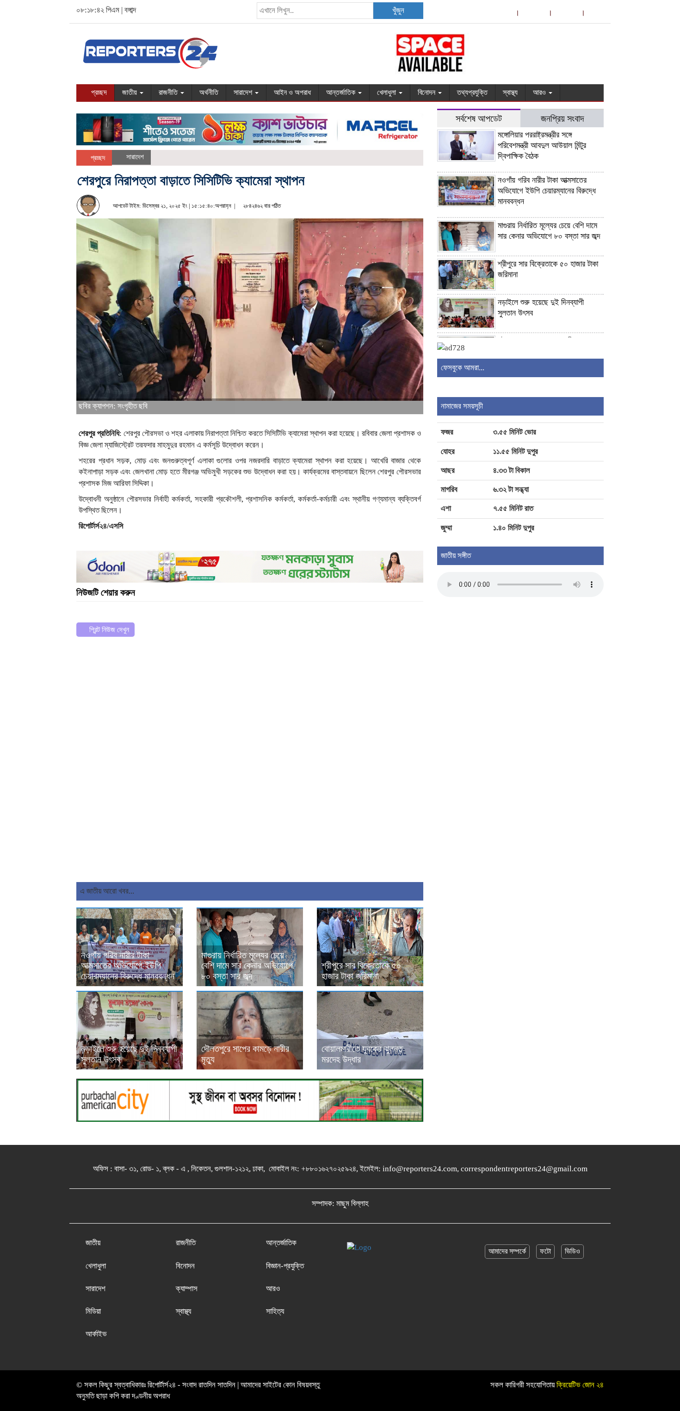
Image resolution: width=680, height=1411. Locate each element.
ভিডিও (572, 1251)
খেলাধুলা (387, 92)
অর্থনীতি (208, 92)
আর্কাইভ (96, 1334)
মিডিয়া (93, 1311)
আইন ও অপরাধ (292, 92)
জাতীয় (130, 92)
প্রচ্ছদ (98, 92)
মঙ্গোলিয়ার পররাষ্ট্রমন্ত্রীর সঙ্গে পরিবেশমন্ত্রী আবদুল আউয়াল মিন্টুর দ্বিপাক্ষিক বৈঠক (542, 145)
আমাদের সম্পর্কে (507, 1251)
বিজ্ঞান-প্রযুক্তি (285, 1266)
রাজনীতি (169, 92)
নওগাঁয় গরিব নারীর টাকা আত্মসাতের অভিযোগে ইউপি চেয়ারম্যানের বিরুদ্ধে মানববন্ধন (127, 966)
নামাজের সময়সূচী (462, 406)
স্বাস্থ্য (510, 92)
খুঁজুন (398, 10)
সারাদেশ (244, 92)
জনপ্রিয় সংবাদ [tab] (562, 119)
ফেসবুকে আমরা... (462, 367)
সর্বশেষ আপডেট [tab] (479, 119)
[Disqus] (249, 763)
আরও (540, 92)
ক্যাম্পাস (187, 1288)
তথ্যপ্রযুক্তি (472, 92)
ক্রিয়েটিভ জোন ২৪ (580, 1384)
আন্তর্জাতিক (341, 92)
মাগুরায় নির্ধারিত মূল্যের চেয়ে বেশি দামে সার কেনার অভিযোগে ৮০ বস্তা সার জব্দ (247, 966)
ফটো (545, 1251)
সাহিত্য (275, 1311)
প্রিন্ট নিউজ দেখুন (108, 630)
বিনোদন (427, 92)
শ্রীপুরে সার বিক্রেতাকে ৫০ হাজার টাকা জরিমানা (361, 970)
